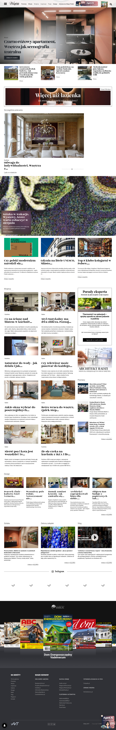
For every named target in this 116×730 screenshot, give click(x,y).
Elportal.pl (62, 705)
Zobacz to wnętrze (11, 58)
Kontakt (13, 699)
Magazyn (13, 697)
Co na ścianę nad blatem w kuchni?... (18, 320)
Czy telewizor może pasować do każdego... (56, 364)
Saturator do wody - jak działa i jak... (21, 364)
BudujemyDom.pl (39, 683)
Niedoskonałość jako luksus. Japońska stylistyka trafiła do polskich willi (102, 71)
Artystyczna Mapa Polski (66, 4)
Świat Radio (62, 707)
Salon (43, 314)
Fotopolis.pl (86, 683)
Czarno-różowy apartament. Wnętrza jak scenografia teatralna (29, 47)
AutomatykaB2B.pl (64, 701)
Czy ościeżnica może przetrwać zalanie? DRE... (21, 164)
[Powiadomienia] (4, 725)
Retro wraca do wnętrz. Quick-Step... (57, 408)
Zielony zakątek (47, 523)
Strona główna (15, 679)
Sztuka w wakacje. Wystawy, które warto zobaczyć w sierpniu (16, 218)
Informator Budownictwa (41, 690)
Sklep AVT (86, 723)
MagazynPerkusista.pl (65, 688)
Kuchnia (7, 314)
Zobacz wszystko (8, 232)
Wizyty (30, 4)
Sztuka (7, 523)
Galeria (13, 688)
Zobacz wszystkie (106, 439)
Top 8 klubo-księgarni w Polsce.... (94, 262)
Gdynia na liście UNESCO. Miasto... (58, 262)
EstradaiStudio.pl (63, 690)
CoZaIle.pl (37, 688)
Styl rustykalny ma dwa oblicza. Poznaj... (56, 320)
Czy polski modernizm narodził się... (20, 262)
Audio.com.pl (62, 683)
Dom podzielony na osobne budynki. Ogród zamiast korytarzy (65, 70)
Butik (12, 692)
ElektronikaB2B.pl (64, 698)
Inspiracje (13, 685)
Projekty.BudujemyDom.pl (42, 685)
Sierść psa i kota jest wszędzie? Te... (19, 453)
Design (55, 4)
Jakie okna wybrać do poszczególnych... (20, 408)
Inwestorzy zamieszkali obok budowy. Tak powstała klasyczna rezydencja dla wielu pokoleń (28, 72)
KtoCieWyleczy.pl (88, 692)
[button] (62, 169)
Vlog (79, 523)
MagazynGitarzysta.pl (65, 685)
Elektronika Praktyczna (65, 703)
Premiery (24, 4)
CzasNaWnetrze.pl (40, 694)
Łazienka (7, 160)
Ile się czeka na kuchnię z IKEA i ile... (55, 453)
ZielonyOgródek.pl (40, 692)
